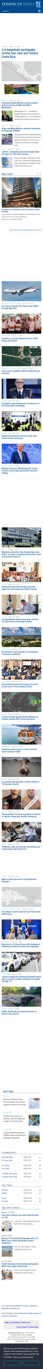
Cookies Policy (33, 1327)
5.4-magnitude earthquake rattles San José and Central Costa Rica (20, 54)
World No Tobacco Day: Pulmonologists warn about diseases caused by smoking (14, 1102)
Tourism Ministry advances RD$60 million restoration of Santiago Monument (14, 1135)
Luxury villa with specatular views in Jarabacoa (20, 209)
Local (4, 149)
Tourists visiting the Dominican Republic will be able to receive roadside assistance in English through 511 (21, 979)
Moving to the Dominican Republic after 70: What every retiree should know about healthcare (20, 1241)
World (5, 46)
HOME (7, 1322)
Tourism (5, 649)
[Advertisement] (22, 24)
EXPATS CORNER (12, 1208)
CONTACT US (25, 1322)
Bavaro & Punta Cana (11, 303)
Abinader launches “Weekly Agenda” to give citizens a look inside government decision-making (20, 471)
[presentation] (37, 173)
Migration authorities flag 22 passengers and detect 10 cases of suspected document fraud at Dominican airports (21, 554)
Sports (5, 126)
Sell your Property (35, 230)
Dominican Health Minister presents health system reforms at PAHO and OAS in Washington (20, 105)
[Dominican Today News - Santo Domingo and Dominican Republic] (21, 4)
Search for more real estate (19, 230)
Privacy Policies (22, 1327)
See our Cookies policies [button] (23, 1357)
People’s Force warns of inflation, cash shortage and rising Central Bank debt (14, 1118)
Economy (6, 336)
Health (5, 100)
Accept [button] (21, 1363)
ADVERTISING (15, 1322)
